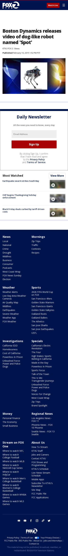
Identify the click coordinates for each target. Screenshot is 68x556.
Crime (6, 248)
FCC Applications (40, 497)
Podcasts (7, 267)
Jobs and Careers (40, 454)
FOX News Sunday (12, 275)
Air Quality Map (10, 302)
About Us (38, 442)
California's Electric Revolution (41, 347)
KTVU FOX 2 (8, 48)
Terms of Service (36, 162)
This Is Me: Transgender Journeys (42, 379)
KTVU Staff (37, 450)
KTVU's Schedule (40, 468)
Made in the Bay (39, 362)
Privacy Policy (37, 159)
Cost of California (11, 353)
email (19, 520)
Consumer (8, 264)
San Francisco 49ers (41, 298)
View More (57, 175)
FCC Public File (38, 493)
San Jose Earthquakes (42, 329)
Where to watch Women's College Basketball (11, 488)
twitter (49, 520)
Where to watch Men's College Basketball (14, 480)
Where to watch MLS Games (13, 503)
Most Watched (13, 175)
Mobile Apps (37, 479)
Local (5, 241)
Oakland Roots (39, 313)
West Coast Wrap (11, 271)
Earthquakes (9, 310)
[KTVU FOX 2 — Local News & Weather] (12, 5)
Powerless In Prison (13, 356)
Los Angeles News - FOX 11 (41, 420)
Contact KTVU (38, 458)
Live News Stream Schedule (40, 474)
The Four (36, 352)
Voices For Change (41, 394)
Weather (9, 287)
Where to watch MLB (13, 461)
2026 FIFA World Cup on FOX (42, 293)
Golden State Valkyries (42, 310)
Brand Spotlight (39, 405)
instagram (37, 520)
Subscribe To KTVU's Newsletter (42, 485)
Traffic (34, 245)
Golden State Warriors (42, 302)
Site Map (35, 489)
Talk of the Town (40, 374)
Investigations (13, 341)
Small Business (10, 425)
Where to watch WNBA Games (14, 496)
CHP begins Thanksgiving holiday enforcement (19, 196)
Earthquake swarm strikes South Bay (21, 180)
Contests (36, 248)
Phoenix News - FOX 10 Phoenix (42, 426)
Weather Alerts (10, 291)
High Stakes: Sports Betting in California (41, 357)
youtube (25, 520)
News (17, 48)
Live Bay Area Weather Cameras (14, 297)
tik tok (43, 520)
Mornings (38, 237)
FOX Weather (9, 321)
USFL (34, 332)
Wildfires (7, 256)
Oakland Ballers (39, 317)
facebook (31, 520)
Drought (7, 252)
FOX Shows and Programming (39, 464)
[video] (57, 184)
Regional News (42, 414)
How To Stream (39, 447)
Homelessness (10, 349)
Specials (37, 341)
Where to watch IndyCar (11, 473)
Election (7, 279)
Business (7, 260)
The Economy (10, 421)
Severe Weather (11, 313)
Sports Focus (38, 370)
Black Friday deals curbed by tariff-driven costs (23, 210)
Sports (36, 287)
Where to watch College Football (11, 456)
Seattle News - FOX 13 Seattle (43, 433)
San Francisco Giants (42, 306)
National (7, 245)
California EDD (10, 345)
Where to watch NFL (13, 450)
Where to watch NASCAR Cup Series (13, 466)
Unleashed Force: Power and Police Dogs (11, 363)
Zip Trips (35, 241)
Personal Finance (11, 418)
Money (7, 414)
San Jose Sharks (39, 325)
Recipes (35, 252)
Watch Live (53, 5)
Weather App (9, 317)
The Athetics (37, 321)
